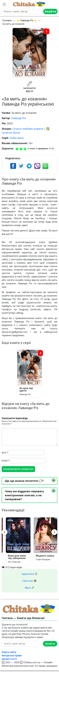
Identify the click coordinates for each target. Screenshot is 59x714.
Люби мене (16, 138)
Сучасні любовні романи (27, 128)
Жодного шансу (42, 556)
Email (5, 460)
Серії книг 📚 (29, 580)
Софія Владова (40, 559)
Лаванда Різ (18, 118)
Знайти (50, 11)
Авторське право (12, 655)
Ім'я (5, 452)
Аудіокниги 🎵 (29, 573)
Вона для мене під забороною (14, 557)
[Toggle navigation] (4, 4)
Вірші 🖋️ (29, 587)
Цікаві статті (9, 659)
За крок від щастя (26, 389)
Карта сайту (9, 652)
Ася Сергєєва (11, 562)
